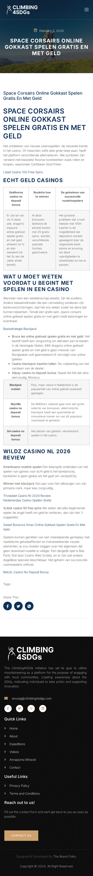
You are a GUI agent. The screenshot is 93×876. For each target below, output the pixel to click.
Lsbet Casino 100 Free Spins (23, 172)
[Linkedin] (42, 708)
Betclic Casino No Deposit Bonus (26, 572)
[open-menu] (86, 9)
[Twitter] (19, 708)
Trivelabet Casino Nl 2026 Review (27, 495)
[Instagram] (31, 708)
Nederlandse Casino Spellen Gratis (27, 500)
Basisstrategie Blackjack (20, 329)
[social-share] (7, 606)
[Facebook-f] (8, 708)
